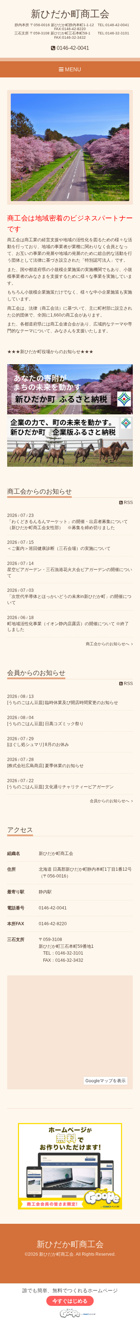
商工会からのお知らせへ (108, 644)
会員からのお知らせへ (110, 801)
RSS (128, 502)
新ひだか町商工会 (70, 14)
